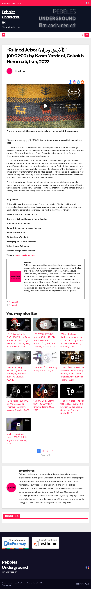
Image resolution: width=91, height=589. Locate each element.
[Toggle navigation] (86, 35)
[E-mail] (11, 297)
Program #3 (13, 302)
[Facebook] (70, 82)
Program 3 (13, 305)
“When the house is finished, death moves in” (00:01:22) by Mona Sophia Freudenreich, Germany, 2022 (71, 340)
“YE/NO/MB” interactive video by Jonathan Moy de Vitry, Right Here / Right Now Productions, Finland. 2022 (72, 373)
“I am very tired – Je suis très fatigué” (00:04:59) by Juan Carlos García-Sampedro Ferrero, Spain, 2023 (72, 407)
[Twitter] (78, 82)
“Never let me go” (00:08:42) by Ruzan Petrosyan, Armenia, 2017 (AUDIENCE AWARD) (17, 373)
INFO (19, 3)
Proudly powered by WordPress (14, 583)
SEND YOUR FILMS (8, 3)
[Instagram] (74, 82)
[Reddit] (82, 82)
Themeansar (6, 585)
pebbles (21, 71)
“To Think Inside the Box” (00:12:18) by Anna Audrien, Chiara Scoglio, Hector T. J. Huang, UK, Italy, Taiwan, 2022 (18, 340)
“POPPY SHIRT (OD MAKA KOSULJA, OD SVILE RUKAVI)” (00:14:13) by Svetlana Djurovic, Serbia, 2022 (44, 340)
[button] (82, 35)
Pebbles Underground (11, 17)
